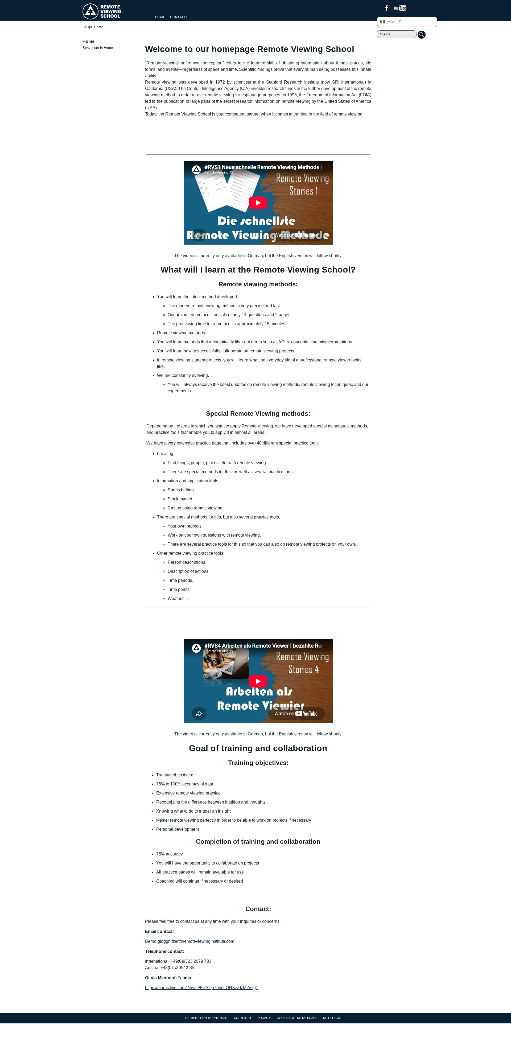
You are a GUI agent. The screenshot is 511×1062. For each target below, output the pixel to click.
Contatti (178, 17)
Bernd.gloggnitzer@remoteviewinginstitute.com (189, 941)
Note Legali (332, 1017)
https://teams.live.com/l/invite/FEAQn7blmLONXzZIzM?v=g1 (201, 987)
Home (160, 17)
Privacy (264, 1017)
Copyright (243, 1017)
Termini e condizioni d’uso (206, 1017)
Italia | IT (393, 22)
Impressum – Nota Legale (297, 1017)
